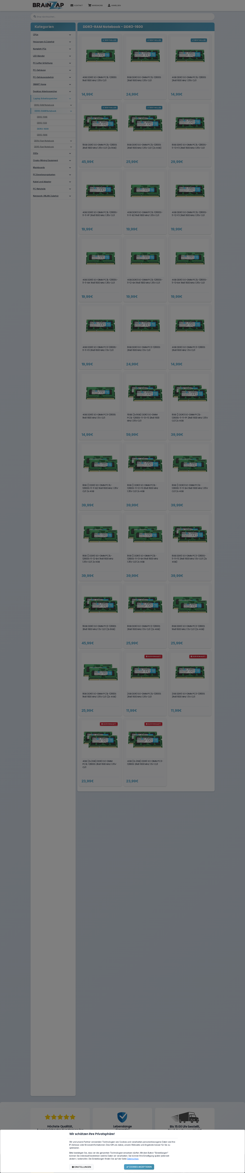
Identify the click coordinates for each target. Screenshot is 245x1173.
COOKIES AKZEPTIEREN (140, 1167)
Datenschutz (133, 1159)
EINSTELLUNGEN (82, 1167)
